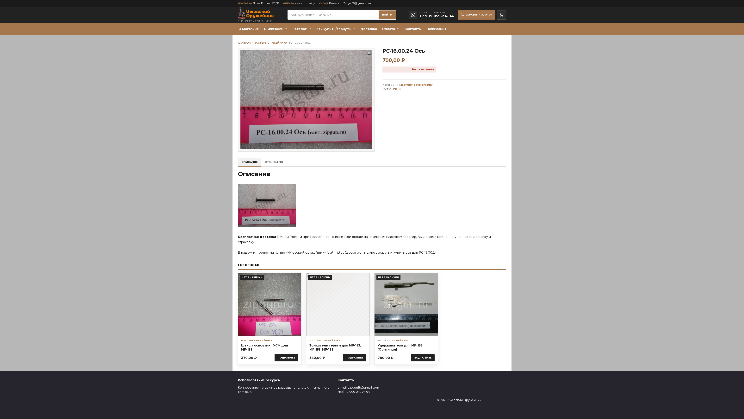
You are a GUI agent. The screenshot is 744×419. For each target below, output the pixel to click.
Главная (244, 42)
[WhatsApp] (413, 15)
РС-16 (397, 89)
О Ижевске (273, 29)
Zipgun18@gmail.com (357, 3)
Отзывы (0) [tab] (274, 162)
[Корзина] (501, 15)
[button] (369, 53)
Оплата (388, 29)
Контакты (413, 29)
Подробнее (286, 357)
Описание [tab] (249, 162)
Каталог (300, 29)
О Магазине (249, 29)
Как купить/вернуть (333, 29)
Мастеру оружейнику (270, 42)
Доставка (368, 29)
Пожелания (437, 29)
